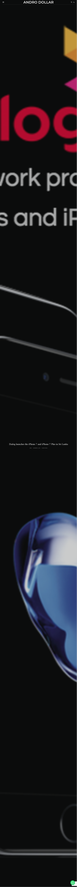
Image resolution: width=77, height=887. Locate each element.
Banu (31, 448)
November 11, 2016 (36, 448)
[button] (74, 2)
